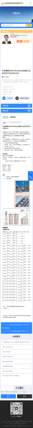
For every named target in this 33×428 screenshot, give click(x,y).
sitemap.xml (26, 425)
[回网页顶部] (30, 173)
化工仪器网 (13, 425)
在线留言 (13, 117)
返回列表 (7, 328)
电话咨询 (30, 178)
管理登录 (19, 425)
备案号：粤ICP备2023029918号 (17, 423)
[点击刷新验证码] (19, 388)
